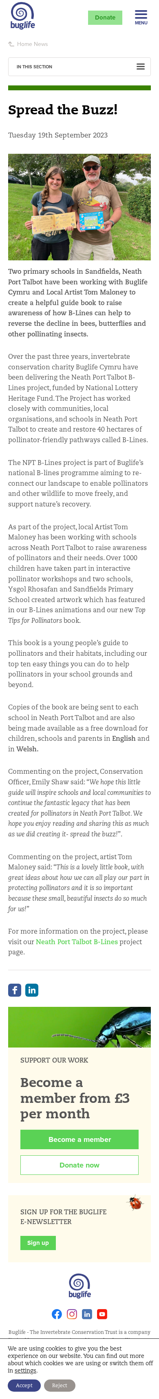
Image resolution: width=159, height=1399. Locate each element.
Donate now (79, 1165)
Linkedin (87, 1314)
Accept (24, 1385)
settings (25, 1370)
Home (24, 44)
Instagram (72, 1314)
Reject (59, 1385)
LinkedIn (31, 990)
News (41, 44)
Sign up (38, 1242)
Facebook (14, 990)
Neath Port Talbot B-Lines (77, 942)
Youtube (102, 1314)
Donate (105, 17)
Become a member (80, 1139)
